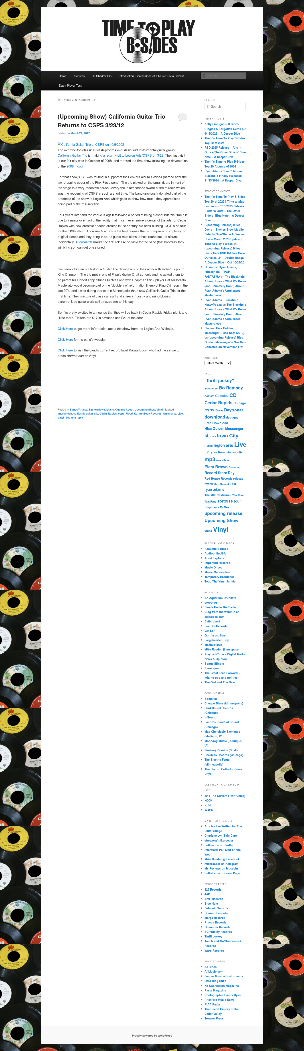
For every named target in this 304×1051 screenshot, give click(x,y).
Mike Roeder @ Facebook (222, 859)
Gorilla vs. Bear (215, 635)
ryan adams (214, 489)
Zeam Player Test (70, 85)
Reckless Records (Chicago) (224, 755)
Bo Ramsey (231, 388)
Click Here (65, 328)
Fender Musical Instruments (224, 976)
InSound (210, 717)
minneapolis (234, 452)
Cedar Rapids (108, 413)
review (209, 484)
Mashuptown (213, 644)
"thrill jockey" (219, 380)
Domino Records (216, 913)
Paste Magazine (215, 990)
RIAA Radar (212, 1004)
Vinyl (159, 409)
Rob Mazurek (221, 484)
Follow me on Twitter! (219, 845)
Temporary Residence (219, 576)
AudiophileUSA (215, 553)
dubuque (232, 417)
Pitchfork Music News (219, 999)
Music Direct (213, 567)
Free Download (216, 423)
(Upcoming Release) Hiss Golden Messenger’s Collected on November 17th (225, 342)
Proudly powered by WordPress (152, 1035)
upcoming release (223, 513)
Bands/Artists (78, 409)
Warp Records (214, 950)
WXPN (209, 810)
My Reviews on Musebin (221, 868)
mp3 (210, 459)
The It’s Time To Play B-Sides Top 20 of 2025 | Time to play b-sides (225, 201)
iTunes (209, 446)
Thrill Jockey (213, 936)
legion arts (169, 413)
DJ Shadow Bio (101, 76)
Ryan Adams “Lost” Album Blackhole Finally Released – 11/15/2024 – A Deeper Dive (224, 175)
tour (237, 501)
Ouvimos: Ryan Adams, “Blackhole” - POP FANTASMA (221, 271)
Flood (129, 413)
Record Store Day (220, 472)
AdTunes (211, 967)
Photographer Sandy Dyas (223, 995)
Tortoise (225, 501)
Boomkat (211, 698)
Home (62, 76)
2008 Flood (75, 166)
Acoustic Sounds (216, 548)
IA (207, 436)
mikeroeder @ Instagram (222, 864)
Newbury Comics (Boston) (222, 750)
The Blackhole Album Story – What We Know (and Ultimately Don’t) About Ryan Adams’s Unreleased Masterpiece (225, 285)
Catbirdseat (212, 621)
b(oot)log (211, 602)
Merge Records (215, 917)
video (208, 531)
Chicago (239, 403)
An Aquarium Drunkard (220, 598)
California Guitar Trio (72, 155)
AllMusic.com (214, 971)
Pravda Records (215, 922)
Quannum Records (217, 927)
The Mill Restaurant (218, 495)
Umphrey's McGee (217, 507)
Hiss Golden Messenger (224, 428)
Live (180, 413)
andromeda (65, 413)
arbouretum (211, 388)
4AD (207, 894)
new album (223, 460)
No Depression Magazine (222, 985)
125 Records (213, 889)
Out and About (124, 409)
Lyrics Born (217, 452)
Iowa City (227, 435)
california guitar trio (85, 413)
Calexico (222, 395)
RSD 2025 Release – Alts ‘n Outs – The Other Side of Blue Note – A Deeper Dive (225, 152)
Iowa (213, 436)
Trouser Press (214, 1018)
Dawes (219, 410)
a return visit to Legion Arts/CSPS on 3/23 (133, 155)
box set (209, 396)
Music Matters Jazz (218, 572)
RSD (233, 483)
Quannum (234, 467)
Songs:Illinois (214, 663)
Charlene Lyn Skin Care (221, 835)
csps (121, 413)
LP (207, 452)
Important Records (217, 562)
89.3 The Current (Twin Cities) (225, 796)
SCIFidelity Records (218, 931)
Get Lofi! (210, 630)
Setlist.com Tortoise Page (222, 873)
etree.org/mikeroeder (219, 840)
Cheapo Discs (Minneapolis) (224, 703)
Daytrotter (233, 410)
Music (110, 409)
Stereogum (212, 668)
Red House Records (218, 478)
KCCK (208, 800)
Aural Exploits (214, 558)
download (215, 416)
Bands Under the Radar (220, 607)
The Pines (238, 495)
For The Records (216, 626)
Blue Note (211, 903)
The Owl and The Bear (220, 682)
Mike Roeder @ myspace (222, 649)
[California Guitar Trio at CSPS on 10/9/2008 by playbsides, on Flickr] (91, 144)
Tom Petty (210, 501)
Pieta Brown (216, 467)
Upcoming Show (145, 409)
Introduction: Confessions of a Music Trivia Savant (151, 76)
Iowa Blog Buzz (215, 981)
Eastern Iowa (97, 409)
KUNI (208, 805)
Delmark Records (216, 908)
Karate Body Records (148, 413)
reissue (238, 478)
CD (233, 395)
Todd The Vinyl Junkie (220, 581)
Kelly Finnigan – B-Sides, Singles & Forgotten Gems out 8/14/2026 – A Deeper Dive (225, 128)
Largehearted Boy (217, 640)
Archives (79, 76)
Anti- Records (214, 899)
